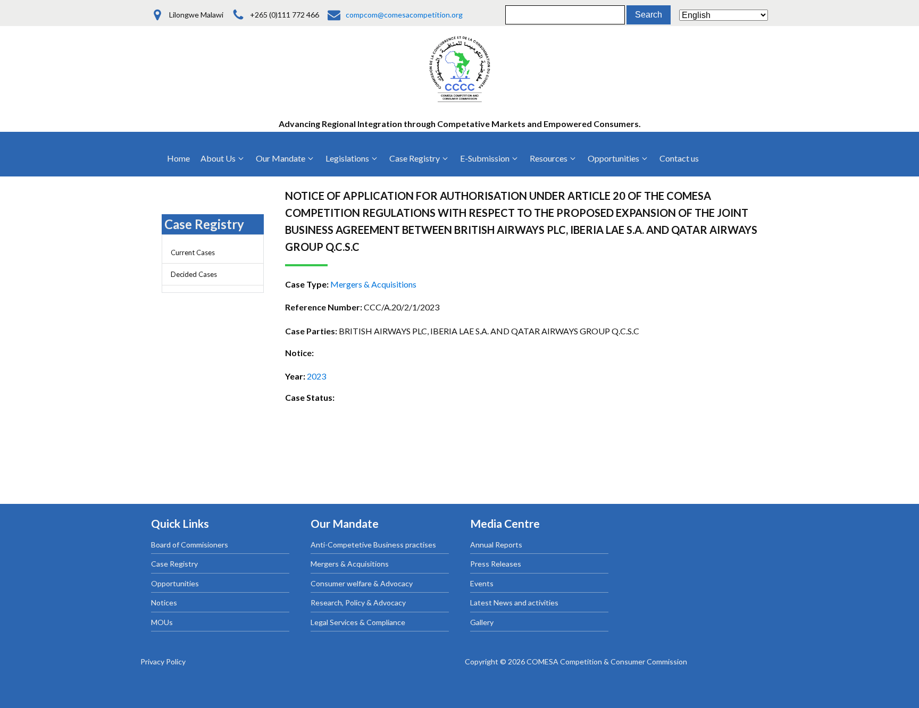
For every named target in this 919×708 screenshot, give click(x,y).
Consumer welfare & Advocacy (362, 583)
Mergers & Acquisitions (350, 563)
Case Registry (174, 563)
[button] (222, 158)
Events (482, 583)
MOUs (162, 622)
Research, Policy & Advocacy (358, 602)
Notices (164, 602)
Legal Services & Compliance (358, 622)
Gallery (482, 622)
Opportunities (175, 583)
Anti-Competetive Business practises (373, 544)
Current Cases (193, 252)
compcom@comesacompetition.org (404, 14)
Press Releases (495, 563)
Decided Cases (194, 274)
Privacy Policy (163, 661)
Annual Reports (496, 544)
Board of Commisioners (189, 544)
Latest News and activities (514, 602)
